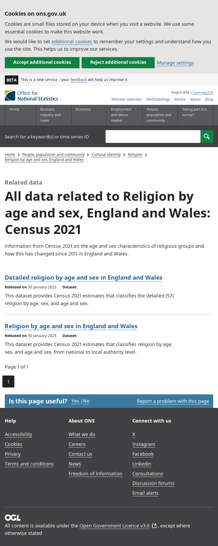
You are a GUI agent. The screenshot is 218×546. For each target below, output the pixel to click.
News (75, 463)
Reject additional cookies (118, 62)
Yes (75, 401)
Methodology (158, 99)
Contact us (80, 454)
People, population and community (53, 154)
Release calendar (126, 99)
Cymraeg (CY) (203, 92)
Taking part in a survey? (194, 112)
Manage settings (175, 62)
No (86, 401)
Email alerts (145, 493)
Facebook (143, 454)
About (195, 99)
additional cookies (71, 41)
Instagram (143, 444)
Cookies (13, 444)
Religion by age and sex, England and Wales (44, 159)
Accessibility (18, 434)
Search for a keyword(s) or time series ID (47, 137)
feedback (78, 79)
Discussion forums (153, 483)
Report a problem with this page (173, 401)
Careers (77, 444)
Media (180, 99)
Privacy (13, 454)
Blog (209, 99)
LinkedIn (141, 463)
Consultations (147, 473)
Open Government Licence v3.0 (114, 525)
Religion (135, 154)
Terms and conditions (29, 463)
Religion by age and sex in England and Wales (71, 326)
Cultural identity (106, 154)
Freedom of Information (95, 473)
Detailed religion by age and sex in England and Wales (83, 277)
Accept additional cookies (42, 62)
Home (14, 109)
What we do (82, 434)
